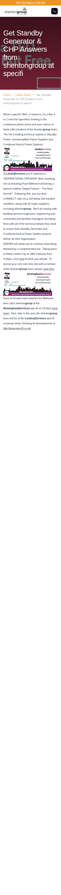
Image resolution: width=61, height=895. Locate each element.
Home (6, 94)
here (21, 259)
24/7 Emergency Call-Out (30, 2)
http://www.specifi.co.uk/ (17, 328)
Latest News (23, 94)
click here (48, 269)
